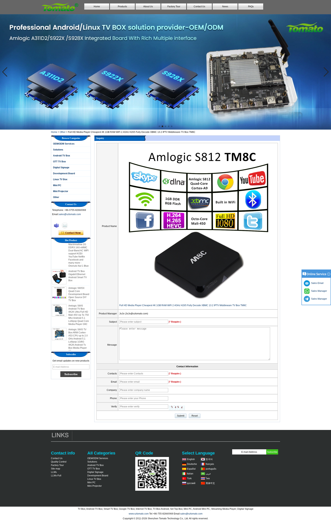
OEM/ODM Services (64, 143)
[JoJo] (56, 225)
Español (191, 469)
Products (122, 6)
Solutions (58, 149)
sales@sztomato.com (70, 214)
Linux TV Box (60, 179)
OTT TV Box (59, 161)
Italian (190, 473)
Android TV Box (61, 155)
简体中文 (210, 483)
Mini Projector (60, 191)
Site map (55, 468)
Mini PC (57, 185)
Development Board (64, 173)
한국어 (209, 459)
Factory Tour (173, 6)
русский (191, 483)
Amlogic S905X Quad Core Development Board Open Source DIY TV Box (78, 287)
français (210, 464)
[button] (159, 126)
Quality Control (58, 461)
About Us (148, 6)
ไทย (208, 478)
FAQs (251, 6)
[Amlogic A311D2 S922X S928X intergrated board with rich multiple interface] (165, 72)
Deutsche (192, 464)
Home (97, 6)
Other (63, 132)
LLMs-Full (56, 475)
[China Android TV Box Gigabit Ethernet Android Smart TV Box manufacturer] (59, 270)
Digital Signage (61, 167)
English (191, 459)
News (225, 6)
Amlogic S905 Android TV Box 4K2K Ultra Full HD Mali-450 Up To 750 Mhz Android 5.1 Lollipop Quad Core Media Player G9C (78, 308)
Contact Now (71, 232)
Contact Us (199, 6)
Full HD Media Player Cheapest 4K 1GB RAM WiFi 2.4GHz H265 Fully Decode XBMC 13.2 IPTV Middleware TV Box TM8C (183, 305)
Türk (189, 478)
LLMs (54, 472)
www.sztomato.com (139, 513)
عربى (208, 473)
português (211, 469)
